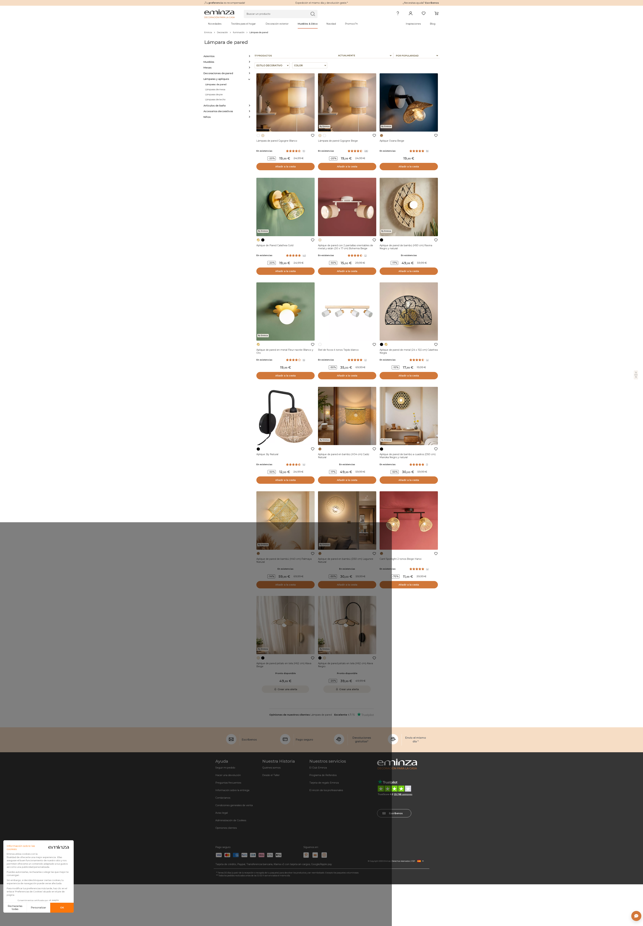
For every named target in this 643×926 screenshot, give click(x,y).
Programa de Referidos (323, 775)
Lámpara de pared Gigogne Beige (338, 140)
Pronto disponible (285, 673)
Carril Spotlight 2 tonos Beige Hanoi (400, 558)
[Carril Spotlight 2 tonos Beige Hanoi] (409, 520)
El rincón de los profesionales (326, 790)
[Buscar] (312, 14)
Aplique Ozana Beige (392, 140)
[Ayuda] (398, 14)
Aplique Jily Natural (267, 454)
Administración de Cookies (230, 820)
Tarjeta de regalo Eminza (324, 782)
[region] (321, 32)
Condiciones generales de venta (234, 805)
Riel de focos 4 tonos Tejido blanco (338, 349)
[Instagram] (324, 855)
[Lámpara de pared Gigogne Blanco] (285, 102)
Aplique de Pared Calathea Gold (274, 245)
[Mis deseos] (423, 14)
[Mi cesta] (436, 14)
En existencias (264, 151)
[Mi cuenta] (410, 14)
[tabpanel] (293, 24)
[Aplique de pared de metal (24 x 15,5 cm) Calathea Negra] (409, 311)
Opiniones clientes (226, 827)
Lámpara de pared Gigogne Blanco (276, 140)
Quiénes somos (271, 767)
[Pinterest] (306, 855)
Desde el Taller (271, 775)
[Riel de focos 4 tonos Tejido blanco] (347, 311)
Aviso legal (221, 812)
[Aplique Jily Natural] (285, 416)
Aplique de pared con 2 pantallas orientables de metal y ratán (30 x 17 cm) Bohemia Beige (345, 247)
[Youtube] (315, 855)
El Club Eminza (318, 767)
